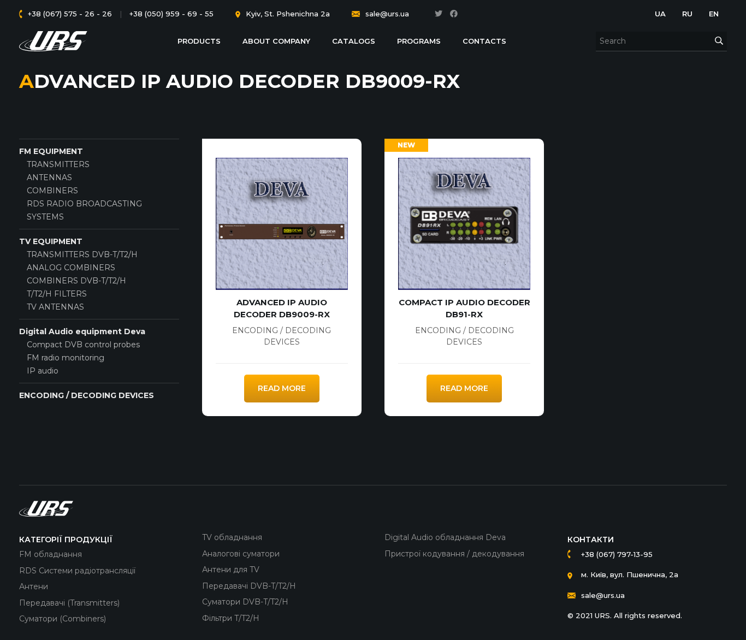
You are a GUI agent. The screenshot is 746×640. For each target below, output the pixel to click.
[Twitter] (438, 13)
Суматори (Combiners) (62, 619)
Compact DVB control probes (83, 344)
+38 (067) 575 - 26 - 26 (70, 13)
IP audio (42, 371)
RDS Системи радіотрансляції (77, 571)
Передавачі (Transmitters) (69, 603)
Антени (33, 586)
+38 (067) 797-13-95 (617, 554)
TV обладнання (232, 537)
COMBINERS (52, 190)
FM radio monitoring (65, 358)
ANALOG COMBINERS (71, 267)
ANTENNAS (49, 177)
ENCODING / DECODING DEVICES (86, 395)
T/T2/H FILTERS (57, 294)
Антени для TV (230, 569)
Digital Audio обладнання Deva (445, 537)
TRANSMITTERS (58, 164)
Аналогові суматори (241, 554)
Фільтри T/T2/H (230, 618)
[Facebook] (453, 13)
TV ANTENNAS (55, 307)
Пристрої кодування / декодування (454, 554)
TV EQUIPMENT (50, 241)
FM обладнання (50, 554)
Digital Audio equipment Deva (82, 331)
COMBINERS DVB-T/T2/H (76, 281)
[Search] (719, 41)
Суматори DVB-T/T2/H (245, 602)
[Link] (53, 41)
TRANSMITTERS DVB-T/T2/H (82, 254)
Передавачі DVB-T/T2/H (249, 586)
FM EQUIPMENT (51, 151)
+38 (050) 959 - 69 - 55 (171, 13)
